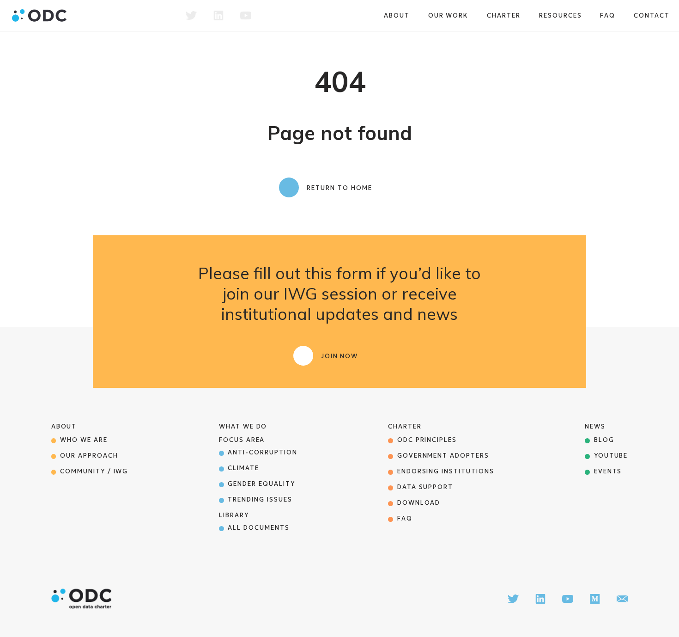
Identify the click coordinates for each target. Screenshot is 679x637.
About (397, 15)
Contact (652, 15)
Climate (243, 468)
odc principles (427, 440)
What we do (243, 426)
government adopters (443, 455)
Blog (604, 440)
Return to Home (339, 188)
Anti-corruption (262, 452)
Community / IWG (94, 471)
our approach (89, 455)
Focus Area (242, 440)
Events (608, 471)
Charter (504, 15)
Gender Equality (261, 484)
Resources (560, 15)
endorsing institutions (445, 471)
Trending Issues (260, 499)
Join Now (339, 356)
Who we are (84, 440)
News (595, 426)
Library (234, 515)
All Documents (258, 528)
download (419, 503)
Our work (448, 15)
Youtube (611, 455)
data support (425, 487)
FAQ (607, 15)
